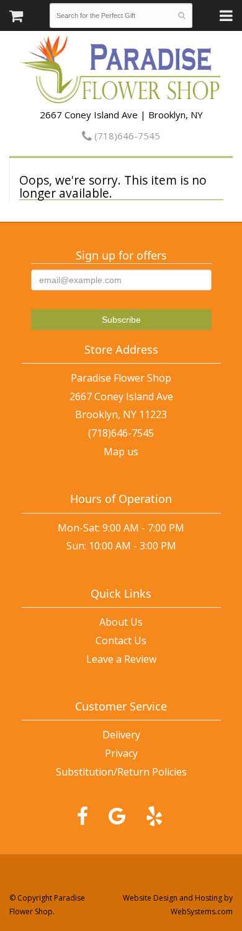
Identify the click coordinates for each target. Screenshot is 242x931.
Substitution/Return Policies (121, 772)
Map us (121, 451)
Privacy (121, 753)
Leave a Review (121, 659)
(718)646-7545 (126, 135)
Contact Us (121, 640)
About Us (121, 622)
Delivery (121, 734)
